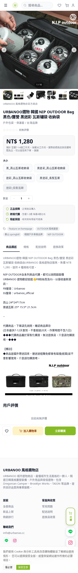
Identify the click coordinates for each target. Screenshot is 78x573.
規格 (26, 247)
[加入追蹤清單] (6, 431)
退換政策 (58, 247)
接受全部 (23, 567)
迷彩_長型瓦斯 (15, 188)
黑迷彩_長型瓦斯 (50, 178)
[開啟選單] (5, 5)
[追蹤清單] (59, 5)
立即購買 (60, 431)
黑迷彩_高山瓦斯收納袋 (51, 168)
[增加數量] (28, 198)
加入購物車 (30, 431)
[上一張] (19, 50)
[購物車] (67, 5)
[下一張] (58, 50)
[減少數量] (14, 198)
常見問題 (47, 506)
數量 (5, 198)
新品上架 (8, 511)
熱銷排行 (8, 517)
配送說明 (41, 247)
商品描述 (11, 247)
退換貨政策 (48, 517)
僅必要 (8, 567)
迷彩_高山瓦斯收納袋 (19, 178)
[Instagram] (14, 540)
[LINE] (6, 540)
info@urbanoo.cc (14, 533)
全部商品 (8, 506)
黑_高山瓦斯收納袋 (17, 168)
